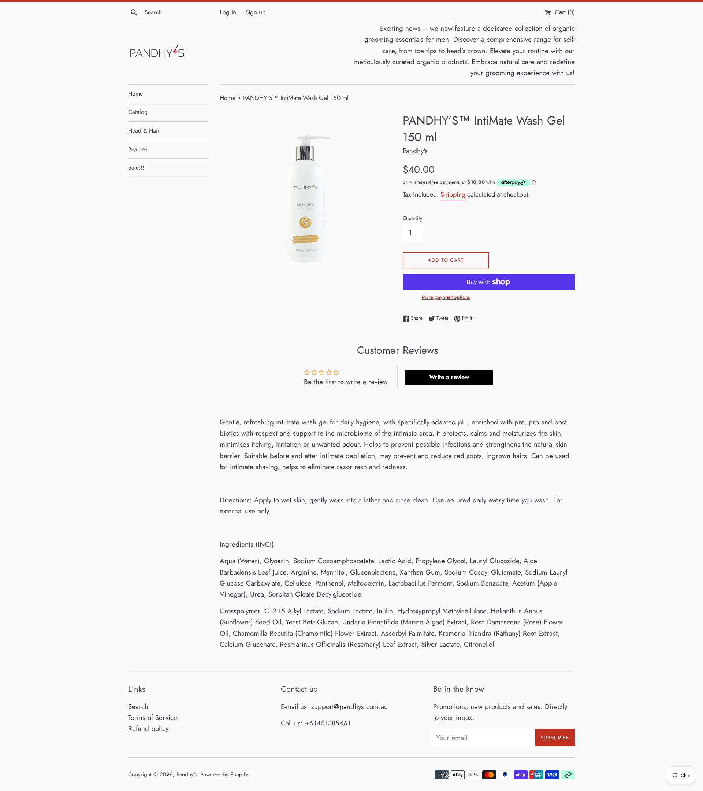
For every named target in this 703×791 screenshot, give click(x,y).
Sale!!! (136, 167)
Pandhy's (186, 774)
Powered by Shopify (224, 774)
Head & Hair (143, 130)
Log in (228, 12)
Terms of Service (152, 718)
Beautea (138, 149)
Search (138, 707)
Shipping (452, 194)
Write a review (449, 377)
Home (135, 93)
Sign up (255, 12)
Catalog (138, 112)
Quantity (413, 218)
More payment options (446, 297)
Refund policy (148, 729)
